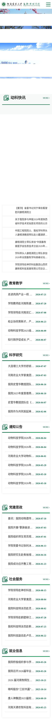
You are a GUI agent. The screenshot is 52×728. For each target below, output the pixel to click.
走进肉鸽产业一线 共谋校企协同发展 (29, 294)
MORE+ (46, 98)
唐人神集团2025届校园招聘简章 (26, 698)
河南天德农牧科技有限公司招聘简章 (29, 707)
